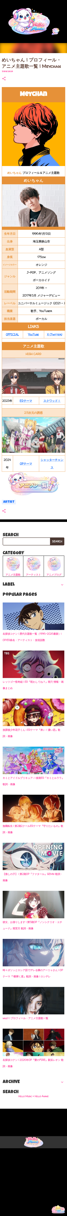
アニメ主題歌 (13, 574)
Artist (8, 502)
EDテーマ (26, 401)
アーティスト (33, 574)
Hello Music (19, 1210)
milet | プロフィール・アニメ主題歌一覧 (25, 1018)
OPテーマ (26, 464)
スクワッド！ (52, 401)
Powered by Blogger (35, 1113)
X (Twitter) (54, 334)
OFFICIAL (12, 334)
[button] (4, 78)
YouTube (33, 334)
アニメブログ (53, 574)
